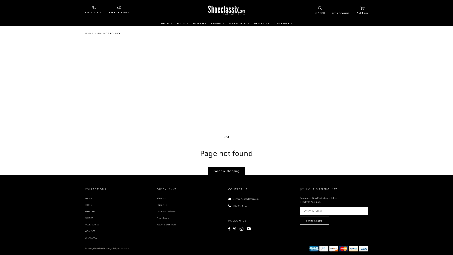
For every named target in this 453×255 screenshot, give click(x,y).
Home (89, 33)
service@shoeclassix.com (246, 198)
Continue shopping (226, 171)
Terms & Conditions (166, 211)
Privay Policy (163, 218)
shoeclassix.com (101, 248)
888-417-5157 (94, 12)
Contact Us (162, 204)
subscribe (314, 220)
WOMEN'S (90, 231)
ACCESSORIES (92, 224)
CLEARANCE (91, 237)
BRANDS (89, 218)
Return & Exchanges (166, 224)
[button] (320, 10)
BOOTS (88, 204)
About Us (161, 198)
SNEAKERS (90, 211)
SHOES (88, 198)
